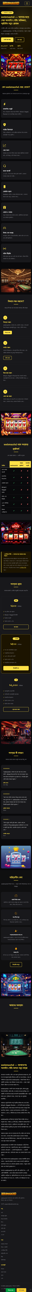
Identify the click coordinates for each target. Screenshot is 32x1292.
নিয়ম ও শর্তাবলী (4, 1247)
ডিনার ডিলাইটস (4, 1219)
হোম (2, 1212)
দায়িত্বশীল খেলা (4, 1253)
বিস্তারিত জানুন (16, 964)
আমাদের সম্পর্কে (4, 1244)
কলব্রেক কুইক (4, 1215)
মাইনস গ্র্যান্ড (3, 1225)
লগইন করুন (7, 358)
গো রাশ (2, 1234)
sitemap (3, 1259)
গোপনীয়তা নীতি (23, 567)
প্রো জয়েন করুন (16, 709)
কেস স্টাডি (3, 1231)
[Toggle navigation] (27, 3)
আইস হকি (3, 1228)
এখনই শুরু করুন (7, 39)
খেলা (2, 1278)
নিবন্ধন (2, 1269)
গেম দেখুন (19, 39)
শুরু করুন (16, 627)
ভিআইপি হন (16, 668)
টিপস (2, 1222)
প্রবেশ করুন (3, 1272)
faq (2, 1256)
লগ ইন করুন (21, 1290)
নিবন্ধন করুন (7, 332)
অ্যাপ (2, 1275)
